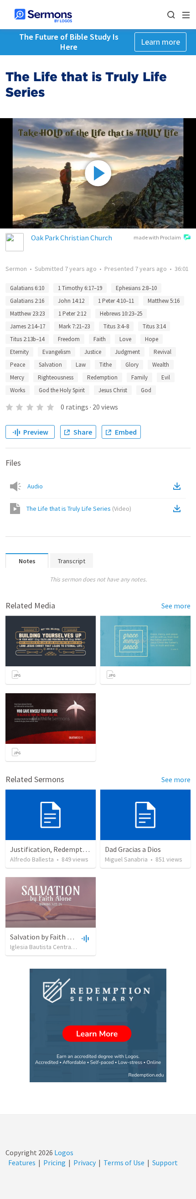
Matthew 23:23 (27, 313)
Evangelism (56, 352)
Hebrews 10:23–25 (121, 313)
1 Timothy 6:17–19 (80, 288)
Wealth (160, 365)
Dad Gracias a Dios (133, 849)
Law (81, 365)
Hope (151, 339)
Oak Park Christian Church (71, 237)
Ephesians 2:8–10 (136, 288)
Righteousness (55, 377)
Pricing (54, 1162)
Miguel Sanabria (126, 859)
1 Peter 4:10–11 (116, 301)
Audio (35, 486)
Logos (63, 1152)
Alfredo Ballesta (32, 859)
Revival (162, 352)
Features (22, 1162)
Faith (99, 339)
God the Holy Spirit (62, 390)
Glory (132, 365)
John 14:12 (71, 301)
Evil (165, 377)
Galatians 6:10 (27, 288)
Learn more (160, 41)
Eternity (19, 352)
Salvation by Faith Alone (47, 936)
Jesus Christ (112, 390)
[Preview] (84, 938)
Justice (92, 352)
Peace (17, 365)
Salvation (50, 365)
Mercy (17, 377)
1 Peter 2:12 (72, 313)
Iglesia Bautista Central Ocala (49, 947)
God (146, 390)
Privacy (84, 1162)
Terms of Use (123, 1162)
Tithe (105, 365)
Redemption (102, 377)
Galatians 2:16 (27, 301)
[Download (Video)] (178, 508)
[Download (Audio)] (178, 486)
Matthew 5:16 (164, 301)
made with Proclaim (157, 237)
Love (125, 339)
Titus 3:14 (154, 326)
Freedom (69, 339)
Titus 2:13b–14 (27, 339)
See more (176, 605)
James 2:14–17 (27, 326)
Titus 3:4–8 (116, 326)
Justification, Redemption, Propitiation (72, 849)
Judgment (127, 352)
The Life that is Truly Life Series (78, 508)
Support (165, 1162)
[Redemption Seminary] (98, 1025)
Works (17, 390)
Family (139, 377)
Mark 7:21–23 (74, 326)
